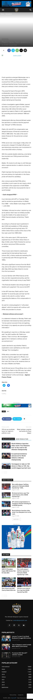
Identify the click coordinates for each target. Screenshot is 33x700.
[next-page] (6, 472)
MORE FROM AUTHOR (22, 439)
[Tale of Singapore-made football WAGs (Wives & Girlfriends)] (6, 647)
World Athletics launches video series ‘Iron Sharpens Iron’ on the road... (21, 512)
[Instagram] (14, 625)
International (9, 14)
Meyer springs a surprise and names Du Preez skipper (24, 431)
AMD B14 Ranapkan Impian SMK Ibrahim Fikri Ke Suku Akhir (9, 570)
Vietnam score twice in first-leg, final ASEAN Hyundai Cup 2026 (23, 590)
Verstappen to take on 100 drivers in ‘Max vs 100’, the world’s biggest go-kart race (21, 466)
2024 (3, 468)
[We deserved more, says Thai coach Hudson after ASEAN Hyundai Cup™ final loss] (6, 495)
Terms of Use (13, 695)
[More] (24, 419)
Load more (16, 519)
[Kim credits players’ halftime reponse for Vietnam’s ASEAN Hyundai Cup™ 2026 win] (6, 487)
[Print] (25, 50)
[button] (3, 10)
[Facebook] (9, 50)
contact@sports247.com (20, 620)
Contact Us (20, 695)
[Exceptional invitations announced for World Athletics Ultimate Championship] (6, 456)
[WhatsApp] (17, 50)
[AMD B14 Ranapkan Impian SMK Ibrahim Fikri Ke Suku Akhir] (9, 563)
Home (2, 14)
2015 (8, 411)
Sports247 (13, 698)
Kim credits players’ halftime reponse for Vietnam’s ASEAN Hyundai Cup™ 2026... (20, 486)
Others (19, 586)
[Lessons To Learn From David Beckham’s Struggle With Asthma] (6, 638)
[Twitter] (13, 50)
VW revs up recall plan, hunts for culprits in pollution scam (8, 431)
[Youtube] (23, 625)
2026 (3, 447)
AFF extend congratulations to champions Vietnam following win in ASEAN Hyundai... (21, 503)
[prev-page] (3, 472)
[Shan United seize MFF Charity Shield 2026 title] (9, 582)
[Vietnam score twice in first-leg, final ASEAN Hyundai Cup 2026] (24, 582)
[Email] (21, 50)
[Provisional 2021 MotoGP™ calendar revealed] (6, 655)
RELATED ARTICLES (8, 439)
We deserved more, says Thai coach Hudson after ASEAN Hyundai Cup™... (20, 494)
